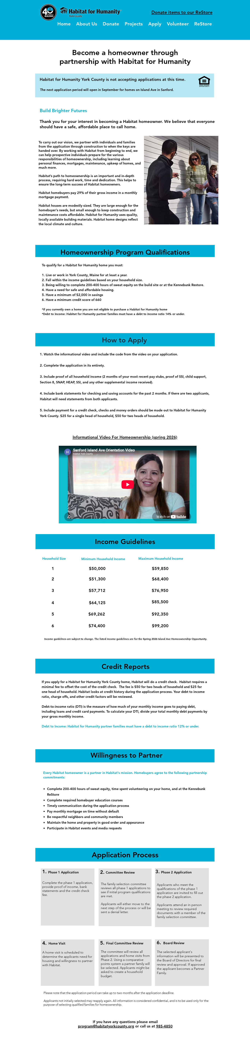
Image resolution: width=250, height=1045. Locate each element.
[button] (133, 24)
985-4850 (164, 1026)
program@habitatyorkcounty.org (106, 1026)
